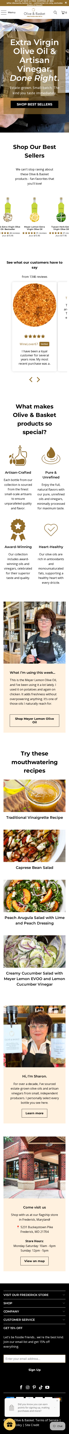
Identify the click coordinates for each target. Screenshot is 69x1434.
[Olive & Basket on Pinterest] (34, 1387)
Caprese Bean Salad (34, 867)
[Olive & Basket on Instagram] (28, 1387)
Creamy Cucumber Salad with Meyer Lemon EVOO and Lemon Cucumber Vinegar (34, 978)
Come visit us (34, 1207)
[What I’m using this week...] (34, 632)
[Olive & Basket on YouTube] (47, 1387)
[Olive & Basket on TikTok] (41, 1387)
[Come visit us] (34, 1167)
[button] (29, 233)
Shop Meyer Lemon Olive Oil (34, 720)
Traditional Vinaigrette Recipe (34, 817)
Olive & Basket (24, 1420)
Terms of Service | (48, 1420)
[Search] (55, 12)
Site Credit (32, 1425)
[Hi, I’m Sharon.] (34, 1036)
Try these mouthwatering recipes (34, 762)
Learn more (34, 1113)
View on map (34, 1261)
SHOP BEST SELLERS (34, 104)
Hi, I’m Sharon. (34, 1076)
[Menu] (2, 12)
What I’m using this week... (32, 672)
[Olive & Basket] (34, 12)
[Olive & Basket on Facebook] (21, 1387)
